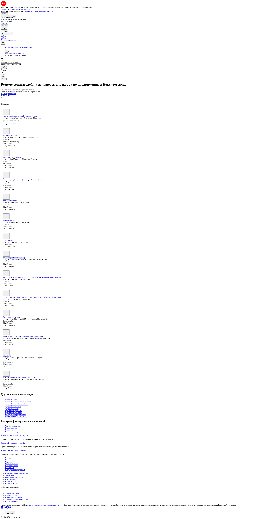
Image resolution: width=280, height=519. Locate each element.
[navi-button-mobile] (3, 43)
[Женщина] (6, 131)
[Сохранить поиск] (3, 76)
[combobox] (11, 62)
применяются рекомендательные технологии (44, 505)
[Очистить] (4, 67)
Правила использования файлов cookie (38, 11)
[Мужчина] (6, 112)
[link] (4, 31)
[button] (3, 36)
